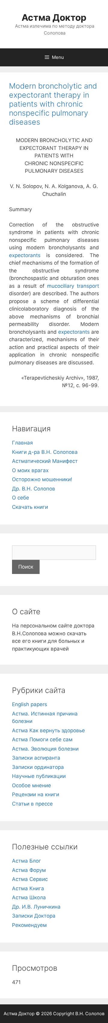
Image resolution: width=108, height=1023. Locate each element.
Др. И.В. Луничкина (36, 907)
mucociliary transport (73, 286)
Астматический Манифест (45, 461)
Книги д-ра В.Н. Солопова (45, 452)
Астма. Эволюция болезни (45, 749)
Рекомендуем (29, 925)
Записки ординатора (38, 767)
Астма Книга (28, 888)
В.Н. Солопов (89, 1013)
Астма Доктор (54, 17)
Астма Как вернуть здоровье (48, 730)
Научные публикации (39, 776)
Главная (22, 443)
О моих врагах (30, 470)
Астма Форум (29, 870)
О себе (20, 498)
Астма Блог (26, 861)
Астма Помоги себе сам (42, 739)
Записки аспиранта (36, 758)
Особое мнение (31, 785)
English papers (29, 704)
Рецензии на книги (35, 794)
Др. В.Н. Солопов (33, 489)
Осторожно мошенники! (42, 479)
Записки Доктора (34, 916)
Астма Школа (29, 897)
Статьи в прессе (32, 804)
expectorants (24, 255)
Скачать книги (30, 507)
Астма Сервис (30, 879)
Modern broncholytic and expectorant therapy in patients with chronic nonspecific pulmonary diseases (53, 103)
